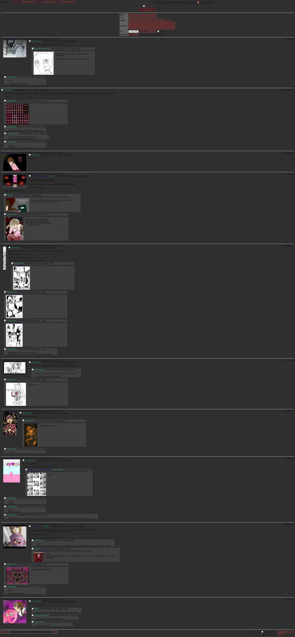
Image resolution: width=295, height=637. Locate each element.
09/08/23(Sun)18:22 (18, 587)
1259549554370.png (16, 103)
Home (194, 2)
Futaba (173, 2)
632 (32, 380)
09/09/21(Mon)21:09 (34, 413)
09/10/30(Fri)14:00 (17, 349)
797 (67, 48)
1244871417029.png (11, 599)
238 (61, 540)
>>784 (10, 145)
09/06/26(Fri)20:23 (42, 609)
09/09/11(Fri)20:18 (49, 176)
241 (56, 549)
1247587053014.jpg (10, 458)
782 (33, 101)
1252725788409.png (16, 197)
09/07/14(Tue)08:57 (37, 460)
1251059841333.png (16, 566)
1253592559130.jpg (10, 411)
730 (40, 263)
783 (33, 127)
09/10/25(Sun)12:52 (22, 248)
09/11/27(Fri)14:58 (41, 155)
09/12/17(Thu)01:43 (43, 41)
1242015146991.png (43, 551)
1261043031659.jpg (10, 39)
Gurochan (166, 2)
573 (33, 564)
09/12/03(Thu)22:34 (18, 142)
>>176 (48, 554)
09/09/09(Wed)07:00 (18, 515)
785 (33, 142)
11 (36, 632)
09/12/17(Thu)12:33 (49, 48)
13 (42, 632)
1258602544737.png (16, 216)
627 (52, 420)
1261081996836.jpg (43, 50)
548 (66, 615)
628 (33, 449)
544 (80, 469)
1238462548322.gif (10, 524)
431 (55, 609)
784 (36, 133)
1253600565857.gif (34, 422)
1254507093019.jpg (15, 381)
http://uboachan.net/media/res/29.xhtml (21, 139)
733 (33, 349)
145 (66, 526)
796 (58, 41)
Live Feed (202, 2)
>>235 (38, 544)
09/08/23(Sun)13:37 (18, 564)
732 (33, 320)
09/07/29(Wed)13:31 (18, 498)
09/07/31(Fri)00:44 (45, 622)
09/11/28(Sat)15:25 (15, 90)
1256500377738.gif (10, 245)
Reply (74, 41)
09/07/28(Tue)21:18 (52, 469)
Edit (69, 41)
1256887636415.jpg (23, 265)
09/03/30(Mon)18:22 (46, 526)
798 (33, 77)
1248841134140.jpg (37, 471)
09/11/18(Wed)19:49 (18, 214)
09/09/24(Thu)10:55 (43, 362)
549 (60, 622)
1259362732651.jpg (10, 153)
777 (55, 155)
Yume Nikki (18, 2)
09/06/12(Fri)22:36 (42, 601)
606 (33, 507)
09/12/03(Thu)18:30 (18, 127)
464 (53, 460)
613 (70, 176)
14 (45, 632)
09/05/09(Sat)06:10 (45, 540)
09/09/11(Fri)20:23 (15, 195)
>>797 (10, 81)
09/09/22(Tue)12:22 (18, 449)
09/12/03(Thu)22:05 (19, 133)
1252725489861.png (11, 174)
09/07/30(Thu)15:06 (48, 615)
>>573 (10, 590)
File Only (266, 632)
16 (51, 632)
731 (33, 292)
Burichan (159, 2)
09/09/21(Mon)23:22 (36, 420)
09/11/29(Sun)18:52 (18, 101)
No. (56, 41)
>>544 (10, 502)
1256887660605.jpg (15, 322)
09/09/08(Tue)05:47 (18, 507)
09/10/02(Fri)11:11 (17, 380)
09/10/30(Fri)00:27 (25, 263)
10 (33, 632)
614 (28, 195)
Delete (64, 41)
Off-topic (58, 2)
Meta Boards (38, 2)
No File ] (162, 31)
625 (49, 413)
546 (34, 498)
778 (30, 90)
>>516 (50, 475)
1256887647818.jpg (15, 294)
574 (33, 587)
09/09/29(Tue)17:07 (45, 370)
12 (39, 632)
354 (57, 601)
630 (61, 370)
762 (34, 214)
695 (38, 248)
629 (58, 362)
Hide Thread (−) (289, 39)
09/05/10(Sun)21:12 (43, 549)
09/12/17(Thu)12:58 (18, 77)
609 (34, 515)
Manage (210, 2)
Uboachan (4, 2)
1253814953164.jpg (10, 360)
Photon (179, 2)
